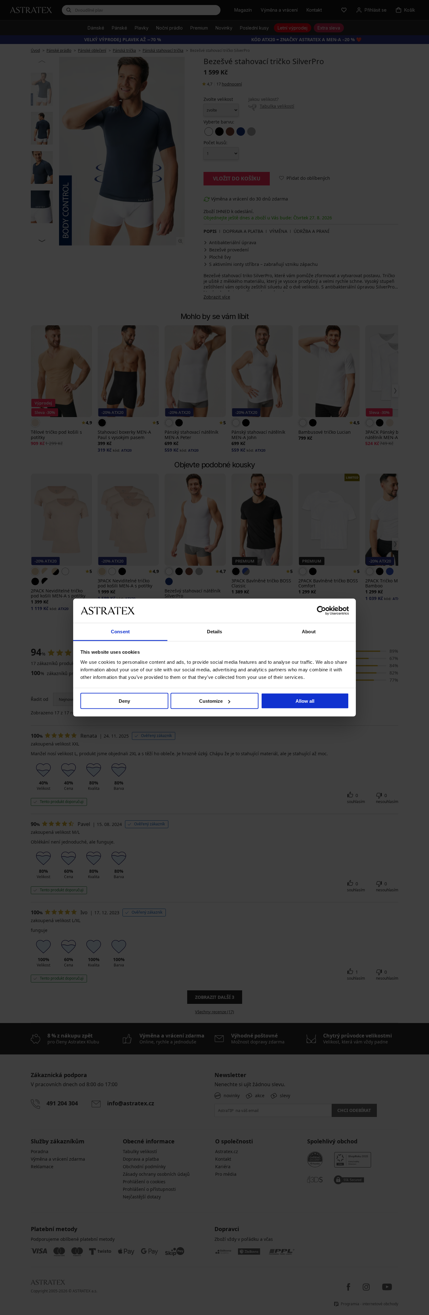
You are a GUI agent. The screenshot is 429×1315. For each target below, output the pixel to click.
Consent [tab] (120, 631)
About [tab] (309, 631)
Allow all (305, 701)
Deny (124, 701)
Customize (211, 701)
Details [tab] (214, 631)
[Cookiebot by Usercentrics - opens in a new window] (321, 610)
